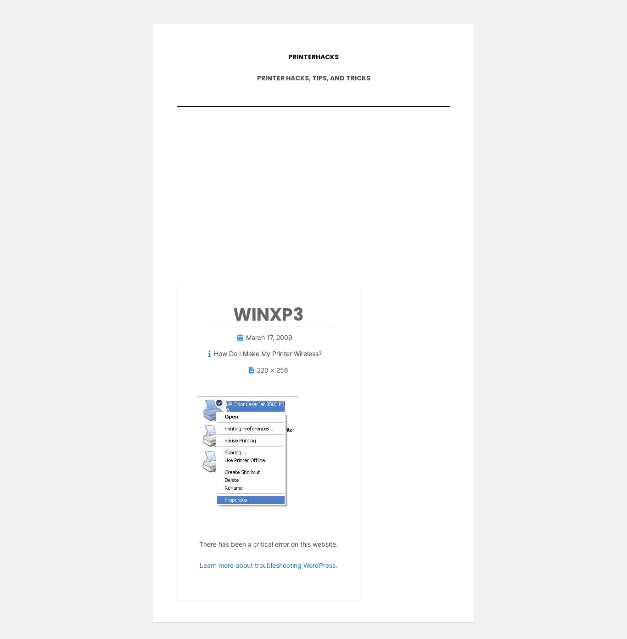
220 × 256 (272, 370)
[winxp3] (247, 454)
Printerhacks (313, 57)
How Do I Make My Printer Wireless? (268, 353)
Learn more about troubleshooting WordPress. (268, 565)
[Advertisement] (313, 189)
